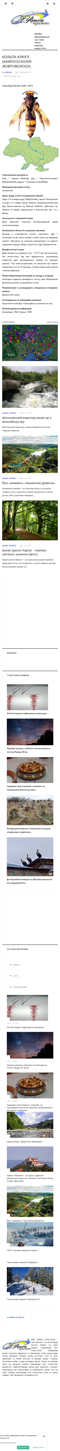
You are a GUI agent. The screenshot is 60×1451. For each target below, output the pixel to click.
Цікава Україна (9, 413)
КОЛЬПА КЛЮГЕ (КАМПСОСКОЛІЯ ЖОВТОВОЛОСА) (16, 61)
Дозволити (23, 1447)
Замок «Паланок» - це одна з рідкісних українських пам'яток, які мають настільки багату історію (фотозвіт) (30, 1178)
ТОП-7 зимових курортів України (22, 1250)
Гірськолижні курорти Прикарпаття (23, 1299)
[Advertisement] (27, 36)
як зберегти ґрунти (15, 1317)
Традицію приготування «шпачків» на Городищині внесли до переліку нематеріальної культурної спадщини (30, 1107)
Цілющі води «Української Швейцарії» (25, 1141)
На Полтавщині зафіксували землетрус (25, 1027)
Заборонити (38, 1447)
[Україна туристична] (30, 17)
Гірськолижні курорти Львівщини (22, 1262)
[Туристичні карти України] (30, 343)
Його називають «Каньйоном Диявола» (28, 483)
